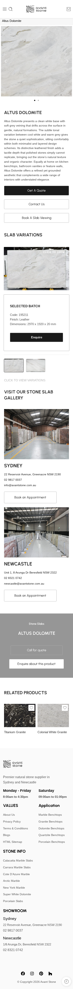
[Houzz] (50, 974)
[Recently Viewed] (66, 981)
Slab (40, 709)
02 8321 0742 (13, 950)
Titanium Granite (15, 732)
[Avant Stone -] (36, 9)
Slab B (15, 708)
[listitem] (14, 365)
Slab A (48, 715)
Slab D (15, 720)
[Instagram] (32, 974)
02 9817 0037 (13, 930)
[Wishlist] (31, 708)
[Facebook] (23, 974)
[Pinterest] (41, 974)
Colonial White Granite (52, 732)
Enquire (36, 337)
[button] (5, 61)
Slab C (15, 714)
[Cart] (68, 9)
